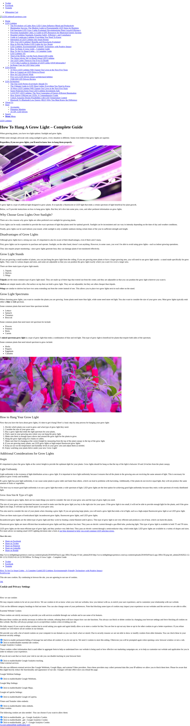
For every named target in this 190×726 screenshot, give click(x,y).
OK (1, 582)
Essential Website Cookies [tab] (10, 611)
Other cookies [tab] (5, 708)
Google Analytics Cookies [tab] (10, 645)
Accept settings (6, 725)
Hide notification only (21, 725)
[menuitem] (97, 21)
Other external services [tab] (9, 663)
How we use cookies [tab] (8, 598)
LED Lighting (6, 121)
